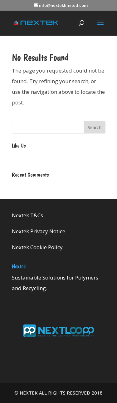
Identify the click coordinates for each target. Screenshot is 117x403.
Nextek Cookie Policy (37, 247)
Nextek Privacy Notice (38, 231)
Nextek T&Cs (27, 215)
